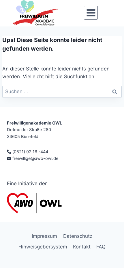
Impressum (44, 236)
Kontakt (82, 247)
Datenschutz (77, 236)
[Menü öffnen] (91, 13)
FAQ (101, 247)
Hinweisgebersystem (42, 247)
